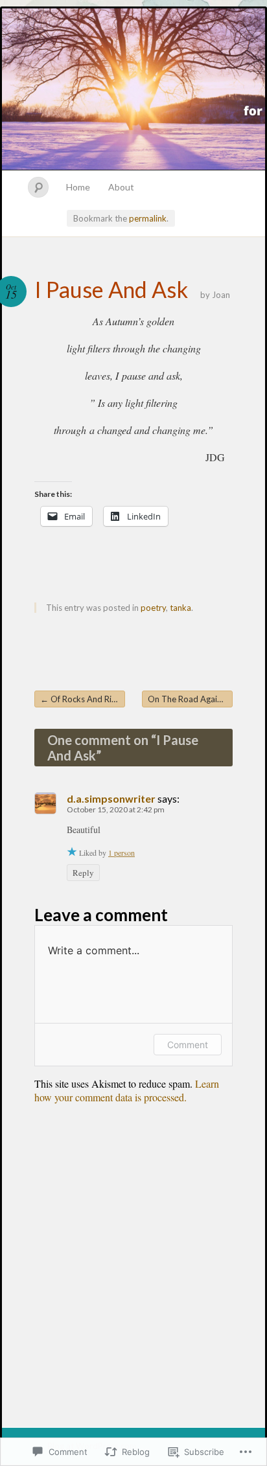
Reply (83, 872)
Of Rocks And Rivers (82, 699)
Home (78, 186)
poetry (153, 607)
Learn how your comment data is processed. (126, 1090)
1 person (121, 852)
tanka (180, 607)
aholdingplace (133, 89)
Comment (187, 1044)
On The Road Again (190, 699)
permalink (148, 218)
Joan (221, 295)
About (121, 186)
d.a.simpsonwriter (111, 798)
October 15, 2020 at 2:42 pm (116, 809)
